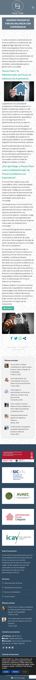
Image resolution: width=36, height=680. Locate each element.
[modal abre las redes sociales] (24, 338)
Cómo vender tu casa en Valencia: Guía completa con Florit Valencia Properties (20, 406)
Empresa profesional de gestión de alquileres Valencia (19, 417)
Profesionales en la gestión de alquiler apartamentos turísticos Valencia (20, 429)
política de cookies (23, 664)
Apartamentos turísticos (13, 587)
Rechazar (15, 672)
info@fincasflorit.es (15, 638)
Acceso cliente (9, 596)
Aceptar (6, 672)
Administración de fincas (13, 583)
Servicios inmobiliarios (12, 592)
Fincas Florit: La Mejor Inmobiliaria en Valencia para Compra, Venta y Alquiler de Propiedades (20, 368)
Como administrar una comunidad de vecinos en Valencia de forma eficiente (20, 380)
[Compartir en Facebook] (11, 338)
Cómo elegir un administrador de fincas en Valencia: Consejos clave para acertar (20, 393)
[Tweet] (16, 338)
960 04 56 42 (16, 636)
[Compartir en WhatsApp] (20, 338)
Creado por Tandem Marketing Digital (18, 675)
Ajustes (25, 672)
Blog (15, 347)
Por (23, 347)
